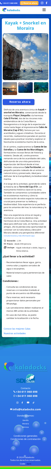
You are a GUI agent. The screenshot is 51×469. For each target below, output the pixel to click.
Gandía (25, 420)
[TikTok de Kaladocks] (34, 402)
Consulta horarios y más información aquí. (19, 236)
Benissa (25, 427)
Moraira (25, 423)
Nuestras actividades (15, 333)
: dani (28, 463)
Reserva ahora (31, 3)
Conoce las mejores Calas (17, 328)
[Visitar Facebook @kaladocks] (47, 3)
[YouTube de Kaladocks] (28, 403)
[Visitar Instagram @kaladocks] (42, 3)
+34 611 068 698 (27, 391)
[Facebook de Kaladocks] (23, 402)
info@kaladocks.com (27, 409)
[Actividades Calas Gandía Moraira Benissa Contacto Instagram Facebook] (44, 10)
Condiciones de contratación (26, 439)
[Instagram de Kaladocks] (17, 402)
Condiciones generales (25, 435)
